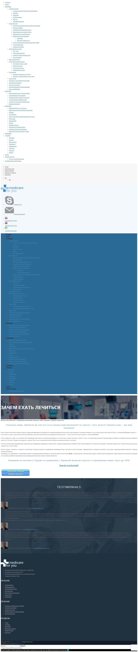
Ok (68, 650)
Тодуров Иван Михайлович (18, 100)
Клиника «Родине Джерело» (18, 129)
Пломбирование (18, 21)
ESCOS (11, 123)
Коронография (18, 28)
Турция (11, 140)
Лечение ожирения (15, 83)
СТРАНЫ (7, 135)
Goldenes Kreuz (13, 125)
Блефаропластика (19, 70)
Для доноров (17, 57)
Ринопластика (17, 66)
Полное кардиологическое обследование (26, 25)
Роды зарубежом (14, 89)
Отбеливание (17, 17)
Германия (12, 144)
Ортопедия (12, 72)
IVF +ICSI (15, 51)
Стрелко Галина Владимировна (19, 102)
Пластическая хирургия (17, 61)
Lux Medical (12, 114)
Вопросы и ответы (10, 173)
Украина (11, 138)
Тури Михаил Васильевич (17, 95)
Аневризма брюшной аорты (22, 30)
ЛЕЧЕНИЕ (8, 6)
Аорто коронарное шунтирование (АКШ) (26, 42)
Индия (11, 152)
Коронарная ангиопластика (22, 32)
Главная (7, 2)
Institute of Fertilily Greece (17, 127)
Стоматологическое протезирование (25, 11)
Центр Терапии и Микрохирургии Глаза (22, 116)
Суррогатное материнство (21, 55)
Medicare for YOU (15, 642)
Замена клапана (18, 47)
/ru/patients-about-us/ (35, 508)
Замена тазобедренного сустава (23, 76)
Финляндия (12, 142)
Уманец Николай (14, 104)
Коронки (15, 15)
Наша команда (9, 171)
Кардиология (13, 23)
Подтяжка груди (18, 68)
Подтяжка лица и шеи (20, 64)
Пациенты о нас (9, 169)
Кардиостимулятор (23, 40)
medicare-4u (18, 204)
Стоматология (13, 9)
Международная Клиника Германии (20, 110)
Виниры (15, 13)
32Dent (11, 112)
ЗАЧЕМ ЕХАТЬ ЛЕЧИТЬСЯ (13, 161)
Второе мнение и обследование (19, 87)
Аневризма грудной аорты (21, 34)
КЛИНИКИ (8, 106)
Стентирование (18, 45)
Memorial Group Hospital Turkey (19, 131)
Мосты (15, 19)
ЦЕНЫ (7, 154)
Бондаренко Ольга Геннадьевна (19, 93)
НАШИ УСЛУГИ (9, 157)
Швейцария (13, 146)
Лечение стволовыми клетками (19, 80)
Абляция (20, 38)
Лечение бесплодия (15, 49)
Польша (11, 150)
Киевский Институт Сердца (17, 108)
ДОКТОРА (8, 91)
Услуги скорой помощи (16, 159)
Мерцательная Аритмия (21, 36)
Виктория (12, 119)
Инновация (12, 121)
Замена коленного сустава (22, 74)
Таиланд (12, 148)
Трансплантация (14, 85)
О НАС (7, 4)
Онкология (12, 78)
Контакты (8, 174)
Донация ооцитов (19, 53)
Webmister (21, 644)
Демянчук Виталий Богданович (19, 97)
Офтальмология (14, 59)
